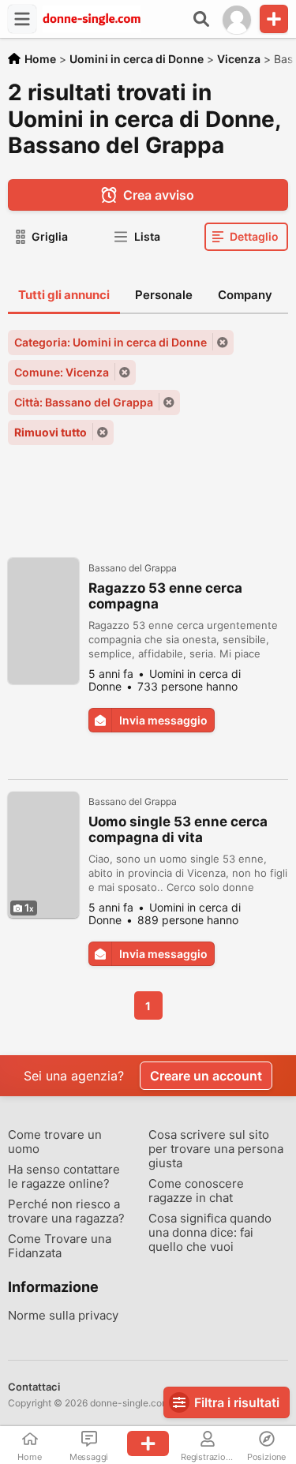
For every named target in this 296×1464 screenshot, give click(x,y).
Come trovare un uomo (55, 1142)
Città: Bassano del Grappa (83, 402)
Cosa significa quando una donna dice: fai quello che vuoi (210, 1232)
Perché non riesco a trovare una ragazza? (66, 1211)
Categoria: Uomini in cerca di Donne (110, 342)
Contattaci (34, 1386)
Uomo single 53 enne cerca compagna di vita (178, 829)
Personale (164, 294)
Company (245, 294)
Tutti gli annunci (64, 294)
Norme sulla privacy (63, 1316)
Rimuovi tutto (50, 432)
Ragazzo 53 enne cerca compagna (165, 596)
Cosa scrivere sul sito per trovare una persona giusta (215, 1149)
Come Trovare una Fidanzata (59, 1246)
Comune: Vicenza (61, 372)
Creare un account (206, 1076)
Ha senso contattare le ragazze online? (64, 1177)
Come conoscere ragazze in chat (196, 1191)
